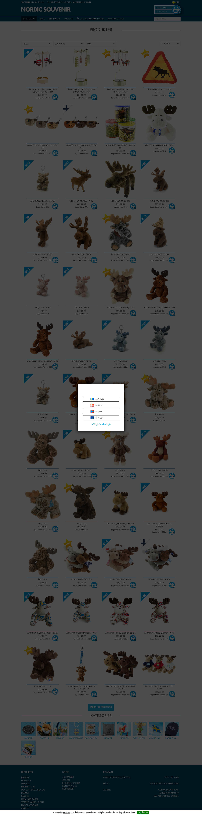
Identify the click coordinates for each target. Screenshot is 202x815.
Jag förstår (143, 812)
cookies (66, 812)
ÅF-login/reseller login (101, 424)
